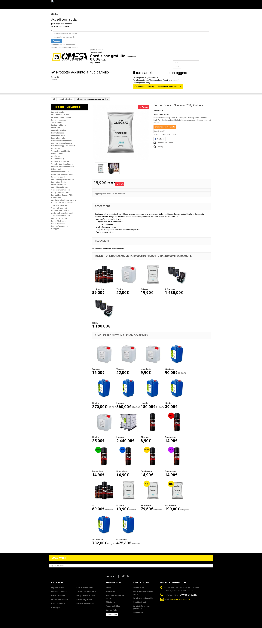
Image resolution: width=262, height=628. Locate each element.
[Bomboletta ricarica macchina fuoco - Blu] (128, 456)
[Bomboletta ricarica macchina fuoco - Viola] (177, 456)
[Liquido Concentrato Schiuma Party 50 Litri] (153, 388)
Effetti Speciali (58, 595)
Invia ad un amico (165, 143)
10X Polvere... (171, 505)
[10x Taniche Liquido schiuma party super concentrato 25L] (104, 524)
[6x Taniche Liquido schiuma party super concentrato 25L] (128, 524)
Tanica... (120, 289)
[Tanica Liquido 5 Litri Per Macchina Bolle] (104, 354)
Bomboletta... (171, 437)
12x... (94, 505)
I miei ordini (138, 588)
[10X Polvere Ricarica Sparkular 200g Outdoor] (177, 490)
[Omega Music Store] (69, 57)
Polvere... (145, 289)
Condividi (160, 139)
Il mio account (142, 582)
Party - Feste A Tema (85, 595)
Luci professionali (84, 588)
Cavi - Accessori (58, 603)
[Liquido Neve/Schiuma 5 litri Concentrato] (104, 422)
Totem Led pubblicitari (86, 592)
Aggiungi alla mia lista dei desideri (110, 194)
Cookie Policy (112, 610)
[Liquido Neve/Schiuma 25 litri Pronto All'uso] (177, 388)
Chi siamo (110, 602)
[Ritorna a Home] (53, 99)
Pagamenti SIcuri (113, 606)
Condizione (158, 114)
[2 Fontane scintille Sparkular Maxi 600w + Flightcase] (177, 274)
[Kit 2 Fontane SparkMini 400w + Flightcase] (104, 308)
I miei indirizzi (139, 602)
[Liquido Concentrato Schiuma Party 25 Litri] (177, 354)
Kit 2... (95, 323)
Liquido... (169, 369)
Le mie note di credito (143, 598)
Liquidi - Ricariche (65, 99)
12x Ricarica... (99, 289)
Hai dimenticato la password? (63, 45)
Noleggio (55, 607)
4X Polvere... (147, 505)
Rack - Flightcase (84, 599)
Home (108, 588)
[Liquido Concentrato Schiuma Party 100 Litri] (128, 388)
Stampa (161, 147)
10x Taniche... (98, 539)
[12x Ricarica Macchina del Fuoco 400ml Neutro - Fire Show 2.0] (104, 274)
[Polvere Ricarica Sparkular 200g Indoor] (153, 274)
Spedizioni (110, 592)
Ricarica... (145, 437)
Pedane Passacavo (85, 603)
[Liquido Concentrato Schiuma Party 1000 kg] (128, 422)
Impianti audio (57, 588)
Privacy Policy (112, 614)
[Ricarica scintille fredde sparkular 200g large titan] (121, 132)
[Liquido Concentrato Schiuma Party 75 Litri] (104, 388)
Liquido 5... (146, 369)
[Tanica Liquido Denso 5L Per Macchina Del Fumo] (128, 274)
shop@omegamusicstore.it (179, 599)
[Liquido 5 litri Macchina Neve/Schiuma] (153, 354)
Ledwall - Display (58, 592)
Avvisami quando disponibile (165, 134)
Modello (157, 111)
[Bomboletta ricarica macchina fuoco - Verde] (104, 456)
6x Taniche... (122, 539)
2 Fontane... (171, 289)
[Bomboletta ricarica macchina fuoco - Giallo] (153, 456)
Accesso (56, 41)
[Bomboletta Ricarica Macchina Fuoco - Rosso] (177, 422)
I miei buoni (138, 613)
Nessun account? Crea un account (64, 47)
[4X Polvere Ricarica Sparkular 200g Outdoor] (153, 490)
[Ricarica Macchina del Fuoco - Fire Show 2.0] (153, 422)
